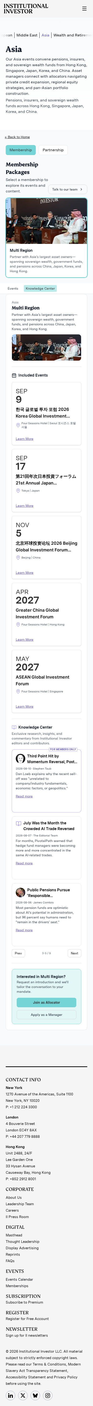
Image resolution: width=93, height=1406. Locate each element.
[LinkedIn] (10, 1395)
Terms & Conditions (49, 1364)
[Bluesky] (35, 1395)
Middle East (26, 35)
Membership (21, 150)
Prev (18, 953)
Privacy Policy (66, 1377)
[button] (46, 413)
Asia (45, 35)
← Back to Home (17, 137)
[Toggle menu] (84, 8)
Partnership (53, 150)
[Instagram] (47, 1395)
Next (74, 953)
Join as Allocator (46, 1002)
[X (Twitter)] (23, 1395)
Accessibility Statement (26, 1377)
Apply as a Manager (46, 1015)
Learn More (24, 439)
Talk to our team (65, 189)
